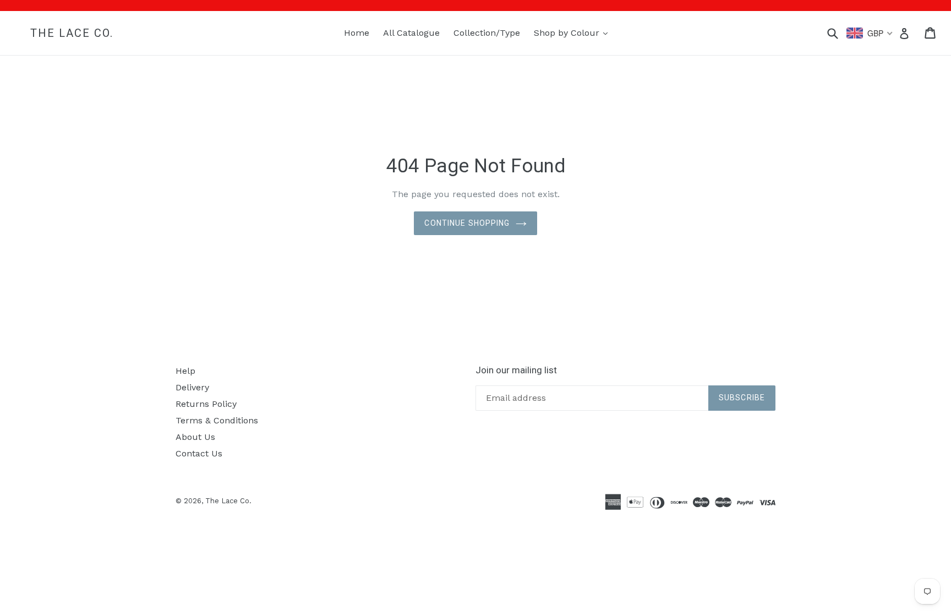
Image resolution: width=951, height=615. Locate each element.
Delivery (192, 387)
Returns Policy (206, 404)
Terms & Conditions (217, 420)
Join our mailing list (516, 369)
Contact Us (199, 453)
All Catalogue (411, 33)
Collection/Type (486, 33)
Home (356, 33)
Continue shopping (467, 223)
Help (185, 371)
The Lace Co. (71, 33)
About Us (195, 437)
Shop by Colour (573, 32)
